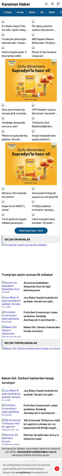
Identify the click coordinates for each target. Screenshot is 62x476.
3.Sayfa (8, 12)
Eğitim (52, 12)
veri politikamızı (23, 472)
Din (42, 12)
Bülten (32, 12)
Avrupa (20, 12)
